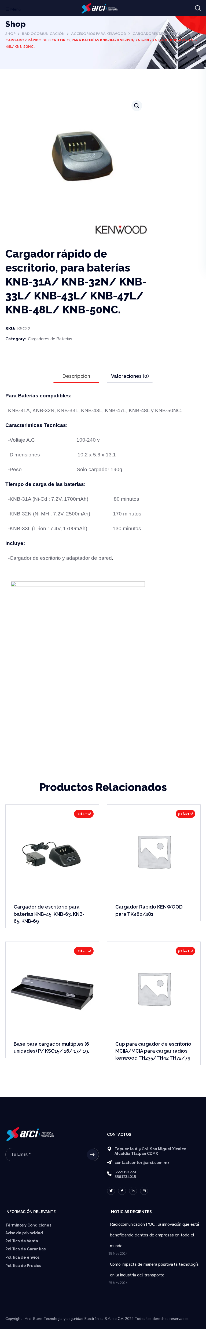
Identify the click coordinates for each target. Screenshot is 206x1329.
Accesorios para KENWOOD (98, 34)
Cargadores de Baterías (157, 34)
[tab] (76, 376)
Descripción (76, 376)
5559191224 (125, 1172)
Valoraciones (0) (130, 376)
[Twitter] (111, 1191)
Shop (10, 34)
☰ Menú (13, 9)
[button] (198, 8)
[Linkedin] (133, 1191)
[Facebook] (122, 1191)
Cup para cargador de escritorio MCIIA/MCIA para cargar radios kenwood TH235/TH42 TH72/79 (153, 1051)
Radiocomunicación (43, 34)
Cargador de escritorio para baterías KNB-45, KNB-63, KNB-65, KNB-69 (49, 914)
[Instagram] (144, 1191)
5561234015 (125, 1176)
